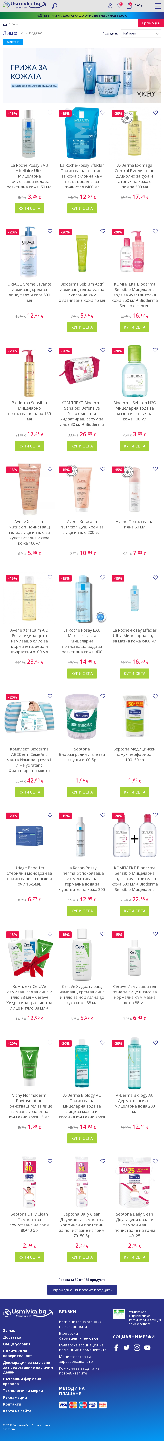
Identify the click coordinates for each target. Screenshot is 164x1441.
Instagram (137, 1347)
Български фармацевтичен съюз (79, 1336)
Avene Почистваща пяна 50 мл (134, 524)
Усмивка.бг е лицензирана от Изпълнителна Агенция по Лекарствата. (145, 1318)
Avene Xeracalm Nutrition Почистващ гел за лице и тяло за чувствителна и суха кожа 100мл (29, 532)
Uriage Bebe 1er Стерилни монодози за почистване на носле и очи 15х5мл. (29, 876)
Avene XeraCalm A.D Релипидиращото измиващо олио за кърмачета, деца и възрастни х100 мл (29, 640)
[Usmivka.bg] (24, 4)
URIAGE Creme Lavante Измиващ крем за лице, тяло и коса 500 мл (29, 292)
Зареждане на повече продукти (82, 1290)
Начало (5, 24)
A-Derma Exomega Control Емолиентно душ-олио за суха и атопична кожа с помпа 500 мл (134, 176)
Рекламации (15, 1397)
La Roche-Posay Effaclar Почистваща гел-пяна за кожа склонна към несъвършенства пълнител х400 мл (82, 176)
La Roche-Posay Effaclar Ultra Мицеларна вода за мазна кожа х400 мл (135, 635)
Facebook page (116, 1347)
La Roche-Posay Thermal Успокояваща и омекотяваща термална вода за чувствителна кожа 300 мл (82, 881)
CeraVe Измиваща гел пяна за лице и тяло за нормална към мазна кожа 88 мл (135, 994)
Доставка (12, 1337)
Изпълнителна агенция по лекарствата (80, 1324)
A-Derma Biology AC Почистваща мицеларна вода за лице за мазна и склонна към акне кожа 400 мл (82, 1109)
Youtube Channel (147, 1347)
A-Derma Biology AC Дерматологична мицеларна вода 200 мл (135, 1103)
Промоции (151, 23)
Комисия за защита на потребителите (79, 1370)
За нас (9, 1330)
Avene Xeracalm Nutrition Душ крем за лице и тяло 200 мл (82, 527)
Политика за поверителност (17, 1353)
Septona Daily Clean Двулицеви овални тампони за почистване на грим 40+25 (135, 1224)
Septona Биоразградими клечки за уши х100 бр (82, 754)
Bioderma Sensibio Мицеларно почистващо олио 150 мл (29, 411)
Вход (110, 5)
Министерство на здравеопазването (76, 1359)
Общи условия (17, 1344)
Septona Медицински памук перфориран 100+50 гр (135, 754)
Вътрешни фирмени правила (22, 1381)
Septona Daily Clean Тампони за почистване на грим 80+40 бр (29, 1222)
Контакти (12, 1404)
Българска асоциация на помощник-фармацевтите (83, 1347)
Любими (121, 4)
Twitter (126, 1347)
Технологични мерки (23, 1390)
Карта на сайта (17, 1411)
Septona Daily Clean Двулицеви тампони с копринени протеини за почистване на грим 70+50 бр (82, 1224)
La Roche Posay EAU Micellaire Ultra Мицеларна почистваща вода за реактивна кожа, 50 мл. (29, 176)
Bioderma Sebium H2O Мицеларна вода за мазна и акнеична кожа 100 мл (134, 411)
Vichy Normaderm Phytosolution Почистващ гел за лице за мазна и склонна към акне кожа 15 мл (29, 1106)
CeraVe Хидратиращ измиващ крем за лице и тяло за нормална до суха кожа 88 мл (82, 994)
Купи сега (29, 208)
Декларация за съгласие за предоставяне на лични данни (28, 1367)
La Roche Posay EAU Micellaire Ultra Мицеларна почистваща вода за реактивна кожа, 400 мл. (82, 643)
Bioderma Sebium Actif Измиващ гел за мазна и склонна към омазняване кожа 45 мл (82, 292)
